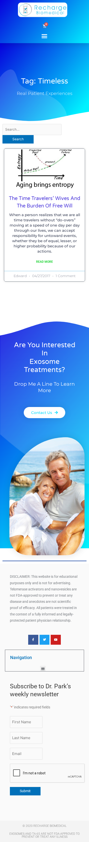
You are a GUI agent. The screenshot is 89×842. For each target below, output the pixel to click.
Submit (25, 791)
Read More (44, 261)
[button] (44, 36)
